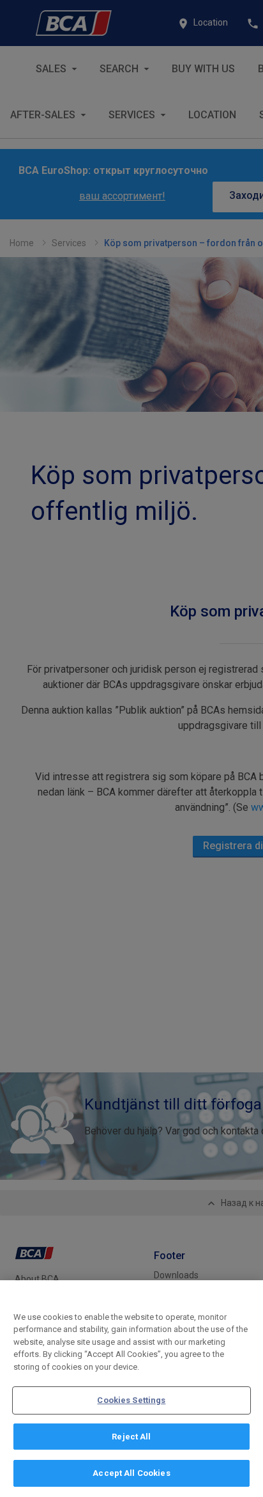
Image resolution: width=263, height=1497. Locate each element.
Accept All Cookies (131, 1473)
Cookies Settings (131, 1400)
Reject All (131, 1436)
